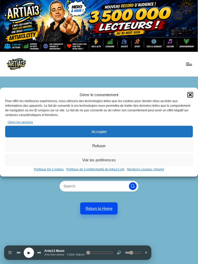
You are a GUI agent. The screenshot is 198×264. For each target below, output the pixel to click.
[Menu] (188, 64)
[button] (190, 94)
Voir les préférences (99, 160)
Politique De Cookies (49, 169)
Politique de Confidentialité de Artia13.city (95, 169)
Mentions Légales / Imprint (145, 169)
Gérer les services (20, 122)
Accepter (99, 131)
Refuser (99, 146)
